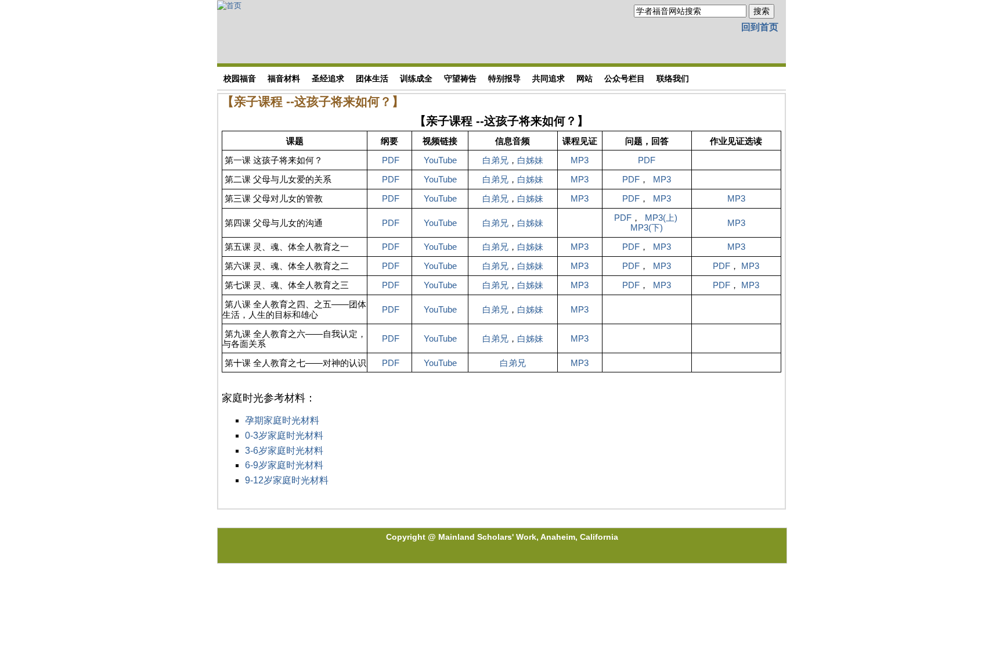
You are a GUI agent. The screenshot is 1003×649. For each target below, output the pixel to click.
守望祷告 (460, 78)
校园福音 (239, 78)
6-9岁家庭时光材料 (284, 465)
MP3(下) (646, 227)
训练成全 (416, 78)
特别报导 (504, 78)
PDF (390, 160)
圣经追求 (328, 78)
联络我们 (672, 78)
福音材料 (284, 78)
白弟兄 (495, 160)
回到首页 (759, 27)
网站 (584, 78)
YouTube (440, 160)
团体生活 (372, 78)
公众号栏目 (624, 78)
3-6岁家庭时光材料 (284, 451)
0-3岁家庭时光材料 (284, 435)
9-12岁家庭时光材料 (287, 480)
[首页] (229, 5)
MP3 (580, 160)
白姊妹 (530, 160)
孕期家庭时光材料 (282, 420)
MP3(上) (660, 218)
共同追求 (548, 78)
